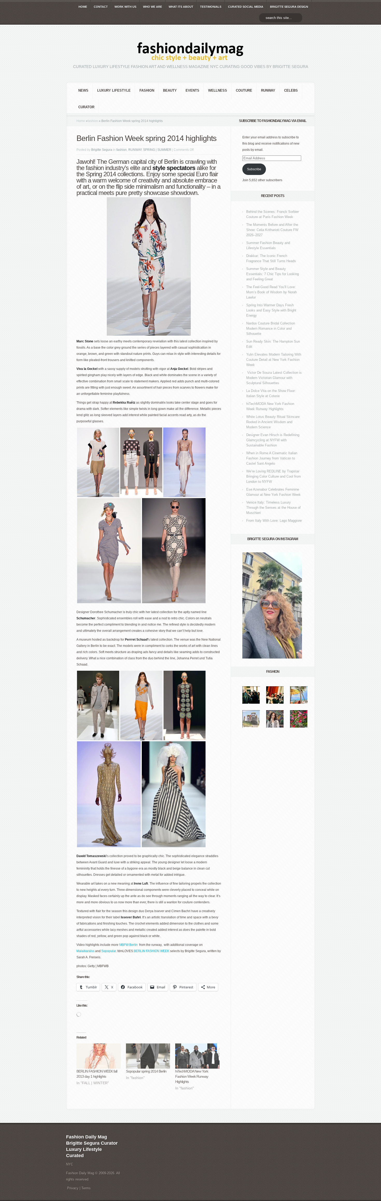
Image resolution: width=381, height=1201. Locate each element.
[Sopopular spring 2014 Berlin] (148, 1056)
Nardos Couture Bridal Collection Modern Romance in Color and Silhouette (270, 328)
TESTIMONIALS (210, 6)
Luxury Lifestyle (114, 90)
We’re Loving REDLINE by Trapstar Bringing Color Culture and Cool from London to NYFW (273, 476)
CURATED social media (245, 6)
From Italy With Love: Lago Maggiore (274, 521)
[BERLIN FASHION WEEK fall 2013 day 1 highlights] (98, 1056)
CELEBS (291, 90)
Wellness (217, 90)
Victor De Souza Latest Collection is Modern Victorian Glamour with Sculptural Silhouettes (274, 378)
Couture (244, 90)
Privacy (73, 1188)
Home (80, 121)
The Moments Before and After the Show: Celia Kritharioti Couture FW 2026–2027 (272, 230)
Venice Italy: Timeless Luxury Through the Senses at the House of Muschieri (273, 507)
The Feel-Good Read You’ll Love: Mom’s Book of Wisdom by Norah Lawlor (271, 292)
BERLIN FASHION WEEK (151, 951)
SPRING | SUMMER (157, 150)
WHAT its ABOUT (181, 6)
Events (192, 90)
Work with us (125, 6)
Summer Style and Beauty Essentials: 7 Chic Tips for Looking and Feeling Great (272, 274)
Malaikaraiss (85, 951)
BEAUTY (170, 90)
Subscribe (254, 169)
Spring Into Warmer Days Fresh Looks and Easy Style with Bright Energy (271, 310)
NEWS (83, 90)
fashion (146, 90)
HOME (83, 6)
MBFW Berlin (128, 945)
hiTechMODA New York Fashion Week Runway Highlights (191, 1076)
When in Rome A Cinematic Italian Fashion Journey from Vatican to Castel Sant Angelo (271, 458)
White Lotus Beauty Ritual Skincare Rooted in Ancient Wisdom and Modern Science (273, 422)
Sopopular (108, 951)
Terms (86, 1188)
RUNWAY (268, 90)
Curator (86, 107)
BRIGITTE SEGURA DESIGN (289, 6)
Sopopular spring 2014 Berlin (146, 1071)
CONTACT (101, 6)
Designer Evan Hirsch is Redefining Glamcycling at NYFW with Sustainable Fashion (272, 440)
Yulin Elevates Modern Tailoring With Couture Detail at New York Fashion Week (273, 359)
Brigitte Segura (101, 150)
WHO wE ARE (152, 6)
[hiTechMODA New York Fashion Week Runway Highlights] (197, 1056)
